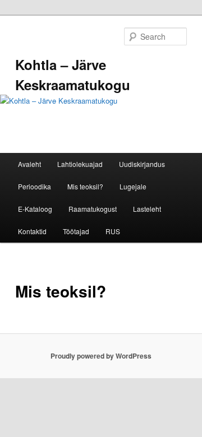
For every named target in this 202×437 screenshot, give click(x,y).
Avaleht (29, 164)
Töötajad (76, 231)
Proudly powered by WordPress (101, 356)
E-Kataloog (35, 208)
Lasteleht (147, 208)
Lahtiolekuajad (80, 164)
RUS (112, 231)
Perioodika (34, 186)
